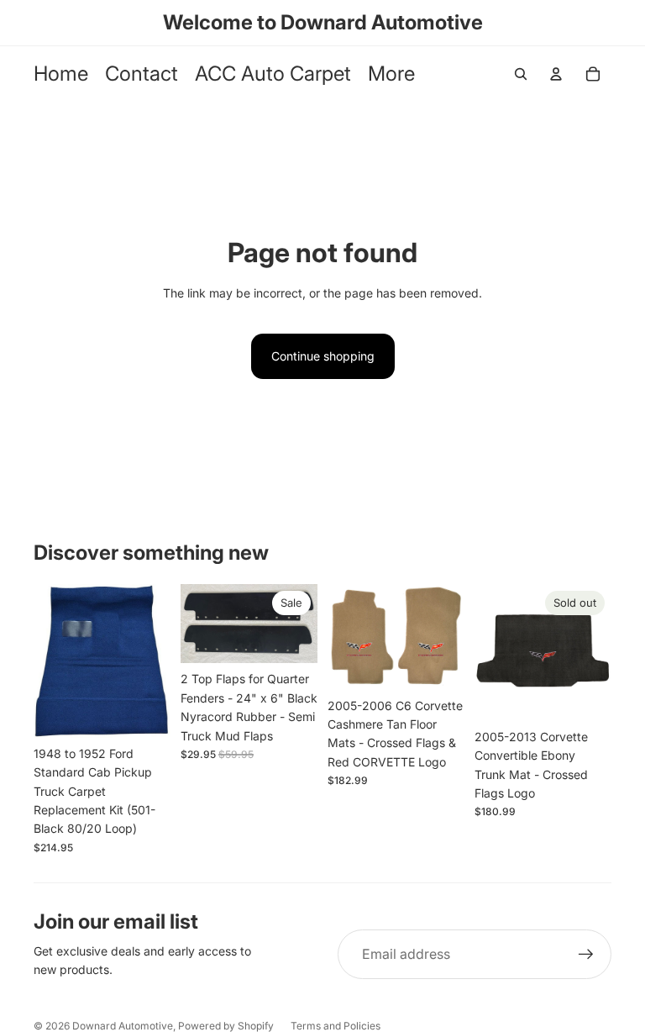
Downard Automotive (122, 1025)
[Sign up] (586, 954)
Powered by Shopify (226, 1025)
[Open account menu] (556, 73)
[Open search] (520, 73)
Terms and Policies (335, 1025)
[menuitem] (391, 74)
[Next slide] (157, 661)
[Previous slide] (47, 661)
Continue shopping (323, 356)
